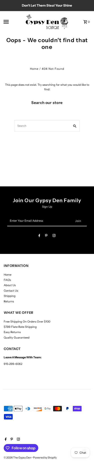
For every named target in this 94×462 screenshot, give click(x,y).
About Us (10, 285)
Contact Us (11, 290)
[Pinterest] (46, 236)
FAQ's (7, 280)
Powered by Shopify (45, 457)
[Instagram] (54, 236)
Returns (9, 301)
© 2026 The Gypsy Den (18, 457)
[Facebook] (39, 236)
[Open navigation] (13, 21)
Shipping (10, 296)
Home (34, 68)
